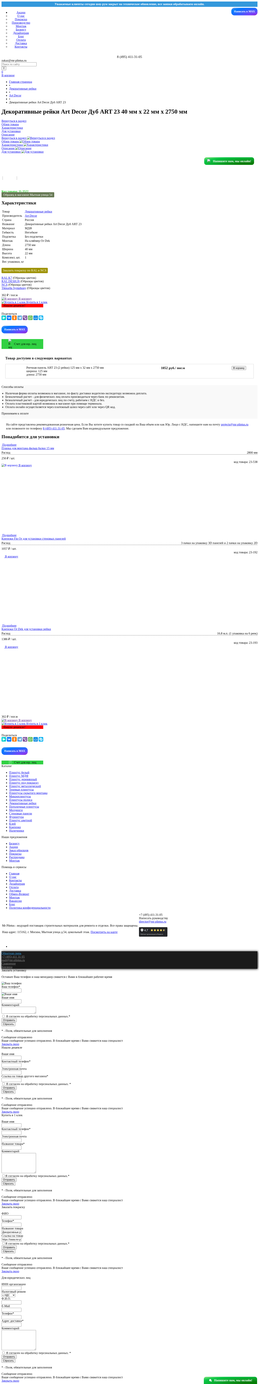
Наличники (16, 830)
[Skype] (41, 318)
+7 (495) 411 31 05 (13, 956)
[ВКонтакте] (9, 318)
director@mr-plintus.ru (152, 921)
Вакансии (15, 900)
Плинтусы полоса (20, 799)
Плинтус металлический (25, 786)
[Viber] (25, 318)
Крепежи (15, 827)
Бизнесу (21, 29)
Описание (8, 148)
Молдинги (16, 810)
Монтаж (21, 26)
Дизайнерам (21, 33)
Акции (20, 12)
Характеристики (13, 144)
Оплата (21, 39)
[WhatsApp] (30, 318)
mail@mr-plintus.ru (13, 960)
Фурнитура (16, 817)
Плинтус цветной (20, 820)
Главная (14, 873)
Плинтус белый (19, 772)
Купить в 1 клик (36, 302)
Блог (21, 36)
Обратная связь (11, 953)
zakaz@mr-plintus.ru (14, 60)
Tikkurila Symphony (14, 288)
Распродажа (16, 857)
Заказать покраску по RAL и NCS (24, 270)
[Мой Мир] (35, 318)
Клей (12, 823)
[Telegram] (19, 318)
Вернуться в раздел (14, 138)
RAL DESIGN (11, 281)
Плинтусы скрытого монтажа (28, 793)
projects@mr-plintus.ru (234, 424)
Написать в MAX (244, 11)
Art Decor (31, 215)
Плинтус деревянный (23, 779)
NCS (5, 284)
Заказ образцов (18, 850)
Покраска (21, 19)
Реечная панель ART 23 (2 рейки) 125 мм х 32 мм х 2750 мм (65, 367)
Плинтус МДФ (18, 775)
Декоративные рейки (38, 211)
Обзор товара (11, 141)
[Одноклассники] (14, 318)
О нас (21, 15)
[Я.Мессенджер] (4, 318)
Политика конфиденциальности (30, 907)
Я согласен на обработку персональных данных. (38, 1016)
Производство (21, 22)
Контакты (21, 46)
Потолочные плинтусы (24, 806)
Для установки (11, 151)
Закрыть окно (10, 1044)
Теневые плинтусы (21, 789)
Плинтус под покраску (24, 782)
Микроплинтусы (20, 796)
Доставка (21, 43)
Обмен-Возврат (19, 894)
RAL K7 (7, 277)
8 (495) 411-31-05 (54, 428)
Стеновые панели (20, 813)
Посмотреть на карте (104, 932)
